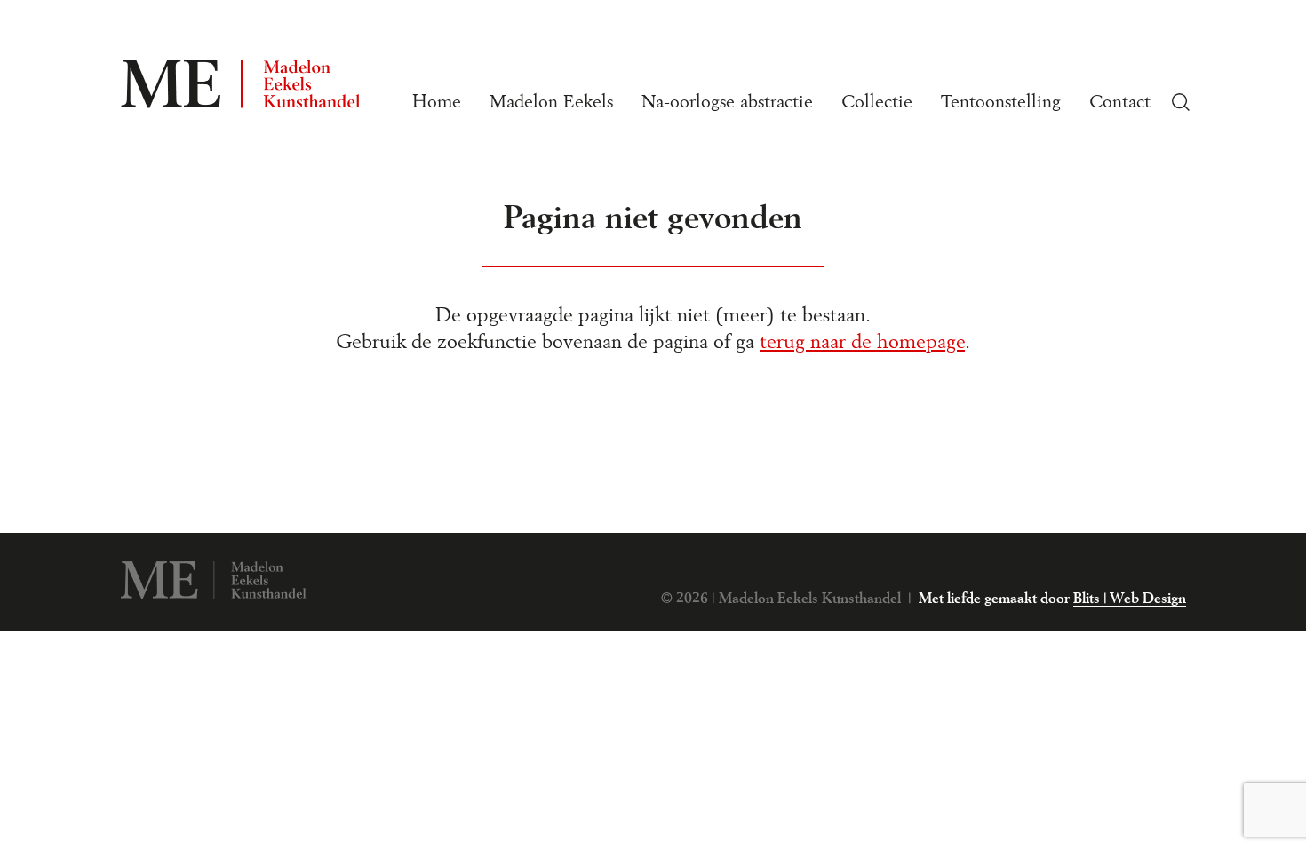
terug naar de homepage (862, 342)
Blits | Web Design (1129, 598)
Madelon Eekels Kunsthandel (213, 579)
